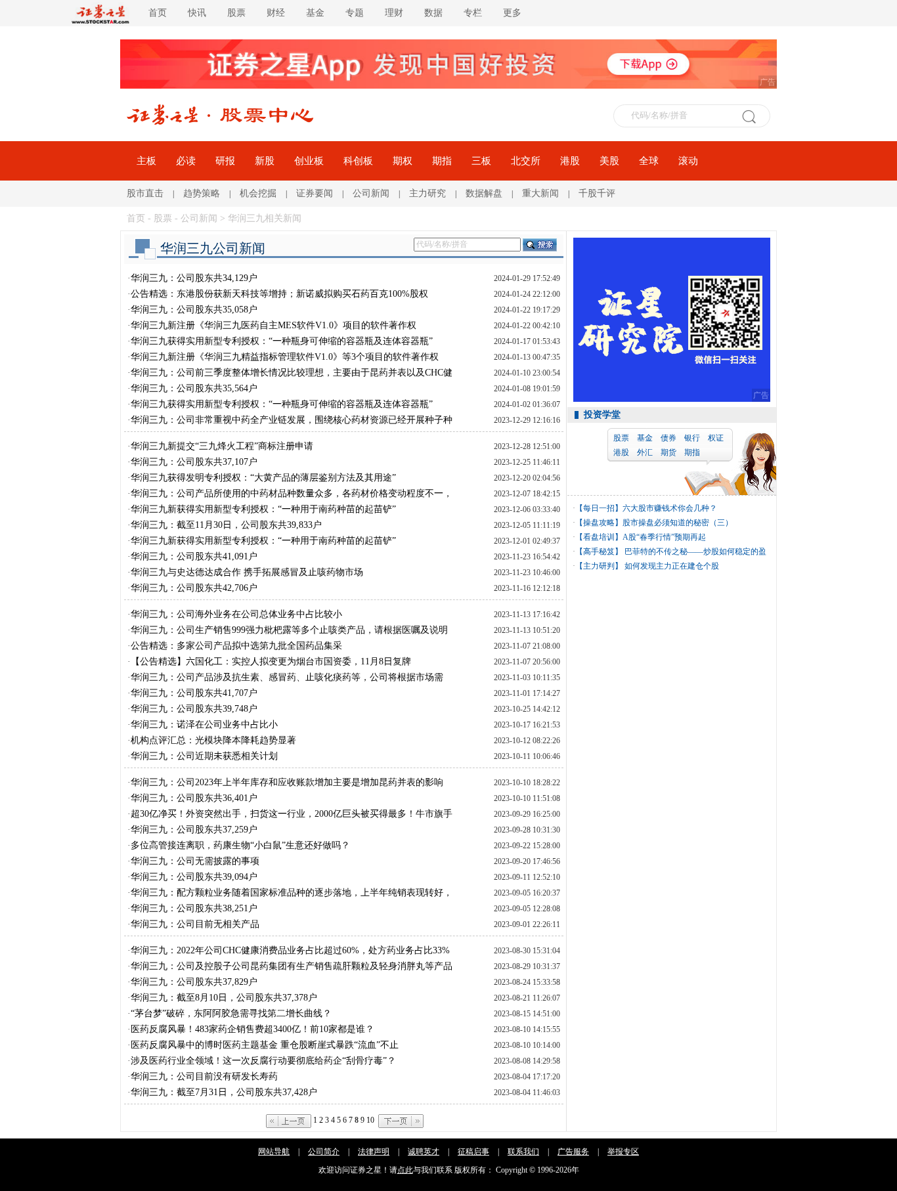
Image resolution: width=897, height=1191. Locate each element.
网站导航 (274, 1151)
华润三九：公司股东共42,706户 (194, 588)
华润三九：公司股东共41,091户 (194, 556)
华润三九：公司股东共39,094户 (194, 877)
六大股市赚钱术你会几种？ (670, 508)
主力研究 (427, 193)
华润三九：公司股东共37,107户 (194, 462)
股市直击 (145, 193)
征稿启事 (473, 1151)
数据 (433, 13)
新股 (264, 161)
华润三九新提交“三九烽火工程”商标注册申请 (222, 446)
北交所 (525, 161)
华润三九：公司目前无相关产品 (195, 924)
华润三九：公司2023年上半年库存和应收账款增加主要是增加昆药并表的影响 (287, 782)
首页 (157, 13)
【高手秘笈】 (599, 551)
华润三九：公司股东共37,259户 (194, 829)
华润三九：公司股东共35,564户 (194, 388)
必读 (186, 161)
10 (370, 1120)
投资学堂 (602, 415)
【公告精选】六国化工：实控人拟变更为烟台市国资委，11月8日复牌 (271, 661)
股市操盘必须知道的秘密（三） (678, 522)
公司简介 (323, 1151)
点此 (405, 1170)
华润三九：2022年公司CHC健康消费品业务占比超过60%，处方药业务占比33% (290, 950)
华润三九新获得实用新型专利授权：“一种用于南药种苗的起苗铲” (263, 509)
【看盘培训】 (599, 537)
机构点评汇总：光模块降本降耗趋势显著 (213, 740)
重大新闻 (540, 193)
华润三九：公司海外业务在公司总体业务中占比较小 (236, 614)
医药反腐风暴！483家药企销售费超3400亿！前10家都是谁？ (252, 1029)
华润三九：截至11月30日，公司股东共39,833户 (226, 525)
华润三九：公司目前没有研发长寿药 (204, 1076)
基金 (315, 13)
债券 (668, 438)
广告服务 (573, 1151)
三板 (481, 161)
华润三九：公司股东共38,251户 (194, 908)
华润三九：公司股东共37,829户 (194, 982)
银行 (692, 438)
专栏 (473, 13)
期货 (668, 452)
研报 (225, 161)
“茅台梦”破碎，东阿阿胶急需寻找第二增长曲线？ (231, 1013)
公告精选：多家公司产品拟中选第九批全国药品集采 (236, 646)
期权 (402, 161)
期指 (442, 161)
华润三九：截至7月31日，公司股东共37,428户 (224, 1092)
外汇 (645, 452)
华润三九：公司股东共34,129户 (194, 278)
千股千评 (597, 193)
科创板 (358, 161)
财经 (276, 13)
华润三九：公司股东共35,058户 (194, 309)
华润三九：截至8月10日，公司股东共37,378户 (224, 998)
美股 (609, 161)
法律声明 (373, 1151)
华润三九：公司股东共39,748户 (194, 709)
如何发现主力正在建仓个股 (671, 566)
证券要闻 (314, 193)
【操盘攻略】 (599, 522)
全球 (649, 161)
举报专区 (623, 1151)
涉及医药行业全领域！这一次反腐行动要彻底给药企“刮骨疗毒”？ (263, 1061)
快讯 (197, 13)
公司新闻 (371, 193)
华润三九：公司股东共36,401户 (194, 798)
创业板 (309, 161)
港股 (570, 161)
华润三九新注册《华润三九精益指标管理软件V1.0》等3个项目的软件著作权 (285, 357)
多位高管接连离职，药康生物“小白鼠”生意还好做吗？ (240, 845)
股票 (236, 13)
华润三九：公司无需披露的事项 (195, 861)
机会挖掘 (258, 193)
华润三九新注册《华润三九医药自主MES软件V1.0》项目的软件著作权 (273, 325)
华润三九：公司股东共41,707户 (194, 693)
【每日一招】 (599, 508)
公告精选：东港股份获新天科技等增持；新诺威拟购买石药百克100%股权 (279, 294)
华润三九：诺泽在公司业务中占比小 (204, 724)
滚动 (688, 161)
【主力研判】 (599, 566)
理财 (394, 13)
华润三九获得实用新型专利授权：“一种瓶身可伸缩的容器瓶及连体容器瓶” (282, 341)
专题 (354, 13)
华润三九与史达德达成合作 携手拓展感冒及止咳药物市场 (247, 572)
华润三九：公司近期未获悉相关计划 (204, 756)
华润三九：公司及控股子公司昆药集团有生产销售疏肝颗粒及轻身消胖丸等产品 (291, 966)
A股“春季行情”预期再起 (664, 537)
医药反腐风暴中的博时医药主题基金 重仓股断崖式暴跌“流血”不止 (265, 1045)
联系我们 (523, 1151)
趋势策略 (201, 193)
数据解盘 (484, 193)
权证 (716, 438)
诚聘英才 (423, 1151)
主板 (146, 161)
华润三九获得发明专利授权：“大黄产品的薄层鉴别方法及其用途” (263, 478)
